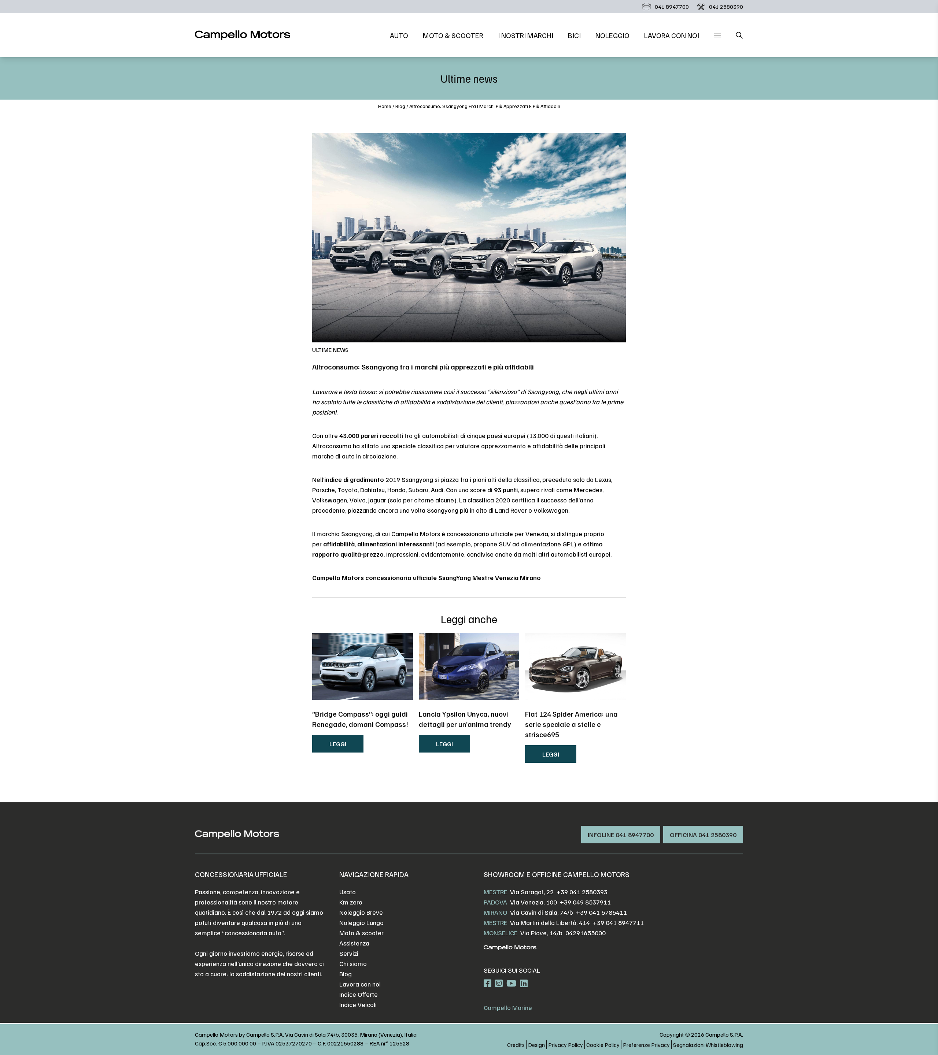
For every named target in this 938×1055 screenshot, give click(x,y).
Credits (516, 1044)
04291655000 (585, 933)
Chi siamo (353, 963)
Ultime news (330, 349)
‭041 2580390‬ (726, 6)
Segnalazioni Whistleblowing (708, 1044)
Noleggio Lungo (361, 922)
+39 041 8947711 (618, 922)
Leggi (337, 744)
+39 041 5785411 (601, 912)
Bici (574, 35)
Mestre (495, 892)
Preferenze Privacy (646, 1044)
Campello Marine (508, 1007)
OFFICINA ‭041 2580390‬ (703, 835)
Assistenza (354, 943)
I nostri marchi (525, 35)
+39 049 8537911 (585, 902)
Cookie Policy (603, 1044)
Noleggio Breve (361, 912)
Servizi (348, 953)
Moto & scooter (453, 35)
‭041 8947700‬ (672, 6)
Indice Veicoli (358, 1004)
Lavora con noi (671, 35)
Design (536, 1044)
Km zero (350, 902)
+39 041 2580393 (582, 892)
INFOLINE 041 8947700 (621, 835)
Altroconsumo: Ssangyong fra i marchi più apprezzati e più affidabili (484, 106)
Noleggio (612, 35)
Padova (495, 902)
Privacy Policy (565, 1044)
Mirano (495, 912)
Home (384, 106)
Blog (400, 106)
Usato (347, 892)
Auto (399, 35)
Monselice (500, 933)
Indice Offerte (358, 994)
